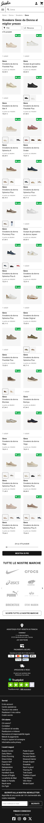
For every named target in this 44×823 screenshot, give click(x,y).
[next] (42, 588)
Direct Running (8, 756)
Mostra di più (22, 553)
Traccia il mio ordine (10, 709)
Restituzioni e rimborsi (11, 731)
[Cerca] (8, 9)
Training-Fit (27, 770)
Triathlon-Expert (29, 775)
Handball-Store (8, 772)
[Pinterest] (25, 819)
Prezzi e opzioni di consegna (13, 739)
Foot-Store (6, 764)
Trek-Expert (27, 772)
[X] (30, 819)
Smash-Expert (28, 761)
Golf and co (6, 770)
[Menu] (2, 9)
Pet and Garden (29, 756)
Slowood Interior (29, 759)
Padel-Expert (28, 751)
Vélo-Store (27, 780)
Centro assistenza (9, 707)
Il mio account (7, 704)
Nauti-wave (6, 783)
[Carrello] (42, 3)
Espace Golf (7, 761)
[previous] (1, 588)
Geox (4, 61)
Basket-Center (7, 751)
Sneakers (19, 15)
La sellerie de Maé (9, 778)
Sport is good (28, 767)
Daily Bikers (7, 753)
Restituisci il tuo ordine (22, 675)
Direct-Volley (7, 759)
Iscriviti (35, 803)
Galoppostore (7, 767)
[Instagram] (19, 819)
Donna (11, 15)
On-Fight (5, 786)
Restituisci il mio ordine (11, 712)
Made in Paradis (8, 780)
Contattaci (22, 633)
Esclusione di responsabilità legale (16, 734)
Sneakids (26, 764)
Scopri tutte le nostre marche (22, 613)
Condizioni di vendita (10, 728)
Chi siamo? (6, 723)
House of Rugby (8, 775)
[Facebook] (14, 819)
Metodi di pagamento (10, 736)
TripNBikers (27, 778)
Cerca (12, 9)
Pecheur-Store (28, 753)
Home (4, 15)
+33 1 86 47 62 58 (22, 640)
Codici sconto (7, 715)
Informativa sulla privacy (11, 742)
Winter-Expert (28, 783)
